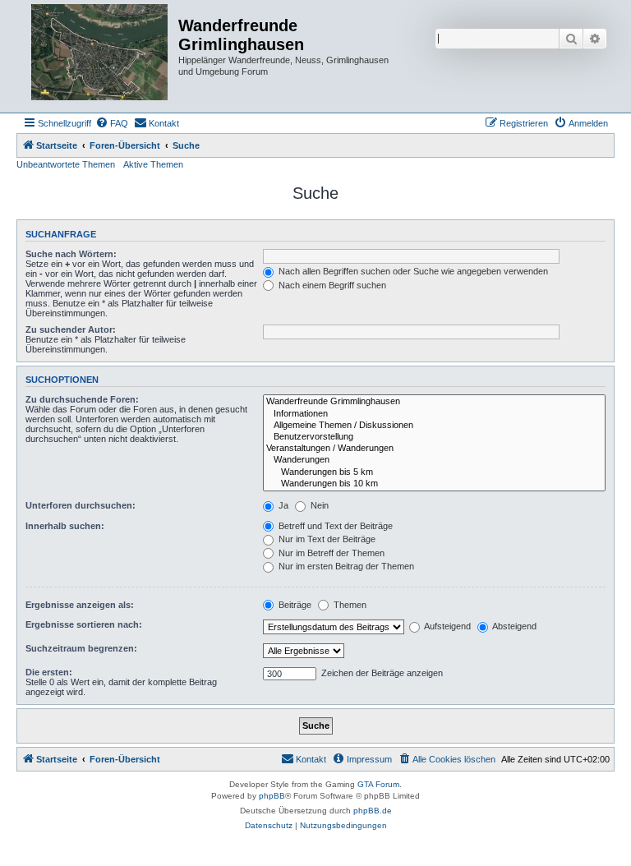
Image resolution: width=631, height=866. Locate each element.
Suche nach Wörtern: (71, 254)
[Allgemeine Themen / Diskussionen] (434, 425)
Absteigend (514, 626)
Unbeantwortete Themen (65, 164)
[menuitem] (111, 123)
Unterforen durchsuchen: (80, 505)
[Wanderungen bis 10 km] (434, 484)
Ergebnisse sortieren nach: (83, 624)
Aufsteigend (446, 626)
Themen (348, 605)
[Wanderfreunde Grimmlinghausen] (434, 402)
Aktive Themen (153, 164)
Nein (318, 505)
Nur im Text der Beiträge (325, 539)
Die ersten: (48, 672)
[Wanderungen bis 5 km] (434, 472)
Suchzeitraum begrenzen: (81, 648)
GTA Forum (378, 784)
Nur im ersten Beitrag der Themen (345, 566)
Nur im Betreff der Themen (330, 553)
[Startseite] (99, 56)
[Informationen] (434, 414)
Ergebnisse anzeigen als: (79, 605)
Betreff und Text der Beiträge (334, 526)
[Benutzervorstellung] (434, 437)
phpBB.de (372, 810)
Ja (282, 505)
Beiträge (293, 605)
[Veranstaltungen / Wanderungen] (434, 448)
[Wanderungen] (434, 460)
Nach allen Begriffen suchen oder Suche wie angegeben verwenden (412, 271)
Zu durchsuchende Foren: (82, 399)
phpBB (272, 795)
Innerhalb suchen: (64, 526)
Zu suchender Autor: (70, 329)
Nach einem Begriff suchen (331, 285)
